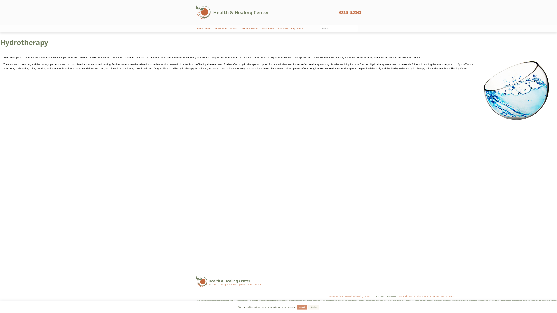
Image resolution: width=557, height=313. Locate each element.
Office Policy (282, 28)
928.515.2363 (447, 296)
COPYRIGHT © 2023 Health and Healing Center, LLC (351, 296)
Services (234, 28)
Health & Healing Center (241, 12)
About (207, 28)
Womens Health (249, 28)
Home (200, 28)
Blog (293, 28)
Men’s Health (268, 28)
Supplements (221, 28)
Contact (300, 28)
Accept (302, 307)
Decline (314, 307)
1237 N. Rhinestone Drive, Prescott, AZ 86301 (418, 296)
